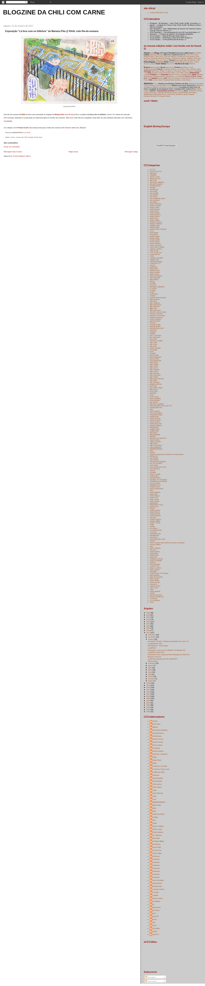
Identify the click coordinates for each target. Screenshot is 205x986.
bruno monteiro (155, 243)
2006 (148, 705)
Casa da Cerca (172, 87)
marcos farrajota (156, 413)
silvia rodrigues (155, 548)
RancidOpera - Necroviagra (158, 646)
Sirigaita (189, 58)
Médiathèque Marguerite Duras (155, 94)
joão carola (154, 366)
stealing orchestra (156, 559)
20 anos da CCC (156, 171)
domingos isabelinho (157, 287)
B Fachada (154, 234)
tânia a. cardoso (155, 568)
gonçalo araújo (155, 324)
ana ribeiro (153, 202)
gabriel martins (155, 321)
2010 (148, 696)
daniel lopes (154, 269)
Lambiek (147, 74)
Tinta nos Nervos (161, 60)
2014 (148, 687)
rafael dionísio (155, 512)
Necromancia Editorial (158, 461)
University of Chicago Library (159, 96)
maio (150, 672)
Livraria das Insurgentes (186, 56)
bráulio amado (155, 240)
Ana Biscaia (157, 736)
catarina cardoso (156, 249)
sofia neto (153, 557)
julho (150, 668)
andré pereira (155, 216)
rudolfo (152, 526)
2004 (148, 709)
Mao (151, 409)
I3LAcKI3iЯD (157, 781)
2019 (148, 628)
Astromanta (154, 233)
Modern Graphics (166, 71)
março (150, 676)
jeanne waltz (154, 355)
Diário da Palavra (156, 276)
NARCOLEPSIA (158, 814)
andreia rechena (156, 222)
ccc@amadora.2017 (155, 643)
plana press (154, 506)
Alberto (155, 727)
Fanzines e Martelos (160, 754)
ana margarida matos (157, 198)
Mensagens (151, 977)
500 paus (153, 173)
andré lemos (154, 211)
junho (150, 670)
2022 (148, 622)
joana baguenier (155, 357)
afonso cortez (155, 177)
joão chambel (154, 370)
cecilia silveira (155, 254)
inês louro (153, 346)
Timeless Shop (195, 69)
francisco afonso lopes (158, 312)
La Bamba (160, 62)
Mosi (151, 451)
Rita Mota (156, 838)
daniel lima (153, 267)
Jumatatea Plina (185, 74)
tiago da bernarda (156, 577)
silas (151, 546)
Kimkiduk (153, 393)
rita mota (153, 517)
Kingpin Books (149, 56)
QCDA (152, 508)
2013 (148, 690)
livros (152, 395)
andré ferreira (155, 209)
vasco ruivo (154, 588)
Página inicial (73, 152)
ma (154, 922)
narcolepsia (154, 458)
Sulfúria (152, 562)
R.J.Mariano (157, 835)
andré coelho (154, 207)
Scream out (157, 850)
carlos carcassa (156, 245)
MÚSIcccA (154, 456)
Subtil (152, 53)
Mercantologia (9, 118)
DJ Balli (152, 283)
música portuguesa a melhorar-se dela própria (166, 454)
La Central (178, 76)
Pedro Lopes (157, 829)
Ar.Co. (155, 83)
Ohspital (153, 472)
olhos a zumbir (155, 474)
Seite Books (186, 80)
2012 (148, 692)
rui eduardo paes (156, 530)
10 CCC (153, 169)
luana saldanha (155, 398)
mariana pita (20, 137)
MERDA (153, 436)
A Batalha (153, 175)
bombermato (157, 886)
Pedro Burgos (155, 496)
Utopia (153, 64)
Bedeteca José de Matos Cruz (160, 85)
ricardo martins (155, 516)
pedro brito (154, 494)
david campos (155, 272)
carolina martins (158, 889)
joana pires (154, 362)
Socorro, (147, 64)
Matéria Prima (174, 62)
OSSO (146, 91)
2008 (148, 701)
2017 (148, 633)
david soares (154, 274)
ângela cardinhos (156, 224)
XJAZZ (152, 593)
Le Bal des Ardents (169, 69)
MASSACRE (154, 427)
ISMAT (199, 89)
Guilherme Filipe (158, 772)
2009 (148, 698)
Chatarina (156, 748)
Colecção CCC (155, 263)
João (154, 790)
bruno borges (155, 242)
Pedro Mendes (158, 832)
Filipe (155, 763)
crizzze (152, 265)
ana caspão (154, 193)
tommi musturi (155, 582)
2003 (148, 712)
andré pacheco (155, 215)
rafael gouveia (155, 514)
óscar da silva (155, 483)
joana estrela (154, 359)
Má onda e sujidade (157, 404)
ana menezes (155, 200)
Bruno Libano (157, 745)
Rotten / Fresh (155, 523)
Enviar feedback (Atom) (21, 156)
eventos (12, 137)
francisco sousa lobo (157, 315)
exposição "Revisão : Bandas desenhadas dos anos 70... (168, 641)
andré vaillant (154, 220)
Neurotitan (177, 71)
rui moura (153, 532)
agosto (151, 665)
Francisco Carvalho (160, 766)
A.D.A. (158, 74)
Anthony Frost (174, 74)
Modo (173, 73)
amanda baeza (155, 186)
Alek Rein (153, 180)
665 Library (179, 91)
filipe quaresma (155, 310)
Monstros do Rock (154, 657)
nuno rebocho (155, 469)
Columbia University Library (167, 92)
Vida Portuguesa (189, 60)
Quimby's (177, 80)
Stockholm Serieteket (175, 94)
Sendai (152, 541)
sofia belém (154, 553)
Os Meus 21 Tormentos (158, 479)
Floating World (168, 80)
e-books (153, 290)
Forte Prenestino (164, 73)
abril (150, 674)
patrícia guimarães (156, 488)
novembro (152, 637)
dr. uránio (153, 288)
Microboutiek (155, 67)
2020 (148, 626)
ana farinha (154, 195)
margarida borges (156, 415)
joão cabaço (154, 364)
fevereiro (151, 679)
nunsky (152, 470)
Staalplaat (197, 71)
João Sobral (157, 787)
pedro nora (154, 497)
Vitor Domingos (158, 880)
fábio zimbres (155, 299)
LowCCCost (154, 397)
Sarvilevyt (184, 67)
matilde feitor (154, 431)
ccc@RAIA (152, 648)
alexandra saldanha (157, 182)
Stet (199, 58)
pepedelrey (154, 503)
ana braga (153, 191)
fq (153, 904)
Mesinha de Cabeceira (158, 438)
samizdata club (155, 534)
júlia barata (154, 389)
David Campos (158, 751)
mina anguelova (155, 447)
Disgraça (178, 60)
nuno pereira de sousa (158, 467)
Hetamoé (156, 775)
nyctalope (156, 928)
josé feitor (153, 386)
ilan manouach (155, 337)
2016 (148, 683)
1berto (155, 721)
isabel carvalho (155, 348)
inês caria (153, 342)
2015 (148, 685)
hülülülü (152, 333)
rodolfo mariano (155, 519)
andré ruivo (154, 218)
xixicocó (156, 934)
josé (154, 913)
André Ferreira (158, 739)
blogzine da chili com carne (54, 12)
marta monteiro (155, 420)
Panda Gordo (38, 137)
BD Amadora (66, 128)
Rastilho (198, 53)
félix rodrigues (155, 303)
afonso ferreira (155, 178)
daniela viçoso (155, 270)
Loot (154, 799)
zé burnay (153, 598)
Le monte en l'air (183, 69)
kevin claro (154, 391)
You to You (170, 64)
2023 (148, 619)
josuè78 (155, 916)
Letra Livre (159, 56)
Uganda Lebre (155, 586)
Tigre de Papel (149, 60)
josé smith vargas (156, 388)
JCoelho (153, 353)
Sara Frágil (157, 847)
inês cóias (153, 344)
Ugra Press (170, 67)
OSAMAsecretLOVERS (158, 481)
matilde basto (154, 429)
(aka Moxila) (64, 114)
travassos (153, 584)
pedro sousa (154, 499)
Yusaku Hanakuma (157, 597)
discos (152, 281)
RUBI (152, 525)
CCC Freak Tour (156, 252)
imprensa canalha (156, 341)
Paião (155, 823)
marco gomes (155, 411)
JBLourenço (157, 784)
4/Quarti (154, 73)
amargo (152, 187)
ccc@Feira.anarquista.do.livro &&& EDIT (162, 659)
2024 (148, 617)
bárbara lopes (155, 236)
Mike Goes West (156, 445)
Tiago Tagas (157, 853)
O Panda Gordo (22, 128)
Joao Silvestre (158, 793)
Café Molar (148, 76)
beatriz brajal (154, 238)
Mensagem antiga (131, 152)
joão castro (154, 368)
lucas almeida (155, 400)
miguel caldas (155, 440)
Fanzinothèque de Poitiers (187, 92)
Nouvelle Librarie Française (161, 58)
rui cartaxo (154, 528)
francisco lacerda (156, 314)
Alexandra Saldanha (160, 730)
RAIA (23, 114)
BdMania (160, 55)
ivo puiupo (153, 350)
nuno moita (154, 465)
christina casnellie (156, 258)
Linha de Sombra (170, 56)
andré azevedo (155, 206)
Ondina (155, 817)
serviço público (155, 544)
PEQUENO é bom (156, 505)
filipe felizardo (155, 306)
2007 (148, 703)
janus (152, 351)
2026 (148, 613)
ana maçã (153, 197)
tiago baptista (154, 575)
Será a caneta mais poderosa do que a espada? (167, 543)
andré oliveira (155, 213)
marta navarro (155, 422)
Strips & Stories (187, 71)
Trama (196, 62)
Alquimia (153, 55)
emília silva (154, 294)
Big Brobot (155, 71)
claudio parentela (156, 261)
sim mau (153, 550)
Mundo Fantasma (186, 62)
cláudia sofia (154, 260)
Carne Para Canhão (157, 247)
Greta (196, 55)
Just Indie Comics (182, 73)
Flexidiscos (170, 76)
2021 (148, 624)
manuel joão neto (156, 407)
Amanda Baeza (158, 733)
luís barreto (154, 402)
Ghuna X (153, 323)
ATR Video (156, 724)
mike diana (154, 443)
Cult (187, 55)
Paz (149, 78)
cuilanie (155, 895)
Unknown (156, 856)
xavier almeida (155, 591)
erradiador (156, 901)
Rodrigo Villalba (158, 841)
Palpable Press (155, 485)
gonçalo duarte (155, 326)
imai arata (153, 339)
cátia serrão (154, 251)
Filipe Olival (157, 760)
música (152, 452)
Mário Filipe (157, 805)
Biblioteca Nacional (159, 87)
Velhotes (192, 64)
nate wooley (154, 460)
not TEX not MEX (156, 463)
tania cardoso (155, 570)
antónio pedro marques (158, 229)
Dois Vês (153, 285)
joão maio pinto (155, 375)
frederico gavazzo (156, 317)
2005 (148, 707)
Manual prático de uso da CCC (161, 406)
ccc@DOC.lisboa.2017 (156, 652)
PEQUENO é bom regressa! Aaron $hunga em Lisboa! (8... (169, 654)
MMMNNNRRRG (156, 449)
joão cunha (154, 371)
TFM (145, 73)
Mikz (154, 808)
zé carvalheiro (155, 600)
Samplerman (154, 535)
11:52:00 (27, 132)
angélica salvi (155, 225)
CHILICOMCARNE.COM (159, 13)
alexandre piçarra (156, 184)
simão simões (155, 552)
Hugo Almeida (158, 778)
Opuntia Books (155, 478)
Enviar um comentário (12, 147)
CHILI (152, 256)
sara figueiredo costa (157, 539)
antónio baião (154, 227)
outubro (151, 639)
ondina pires (154, 476)
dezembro (152, 635)
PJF (154, 820)
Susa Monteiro (155, 564)
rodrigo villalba (155, 521)
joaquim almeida (155, 384)
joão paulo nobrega (157, 379)
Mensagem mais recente (13, 152)
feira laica (153, 301)
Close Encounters (173, 78)
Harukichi (153, 330)
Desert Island (157, 80)
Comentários (152, 981)
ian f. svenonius (155, 335)
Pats (151, 490)
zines (152, 602)
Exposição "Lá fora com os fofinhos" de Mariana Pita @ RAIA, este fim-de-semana (51, 31)
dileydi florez (154, 279)
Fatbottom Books (158, 76)
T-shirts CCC (154, 566)
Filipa (155, 757)
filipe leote (153, 308)
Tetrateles (153, 571)
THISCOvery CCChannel (159, 573)
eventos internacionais (158, 297)
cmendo (156, 892)
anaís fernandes (156, 204)
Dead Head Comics (188, 78)
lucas (155, 919)
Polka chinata (152, 661)
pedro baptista (155, 492)
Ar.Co (152, 231)
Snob (195, 58)
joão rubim (153, 380)
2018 (148, 630)
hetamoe (153, 332)
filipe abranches (155, 305)
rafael (155, 931)
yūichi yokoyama (156, 595)
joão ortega (154, 377)
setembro (151, 663)
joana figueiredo (155, 361)
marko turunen (155, 418)
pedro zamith (154, 501)
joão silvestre (154, 382)
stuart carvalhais (156, 561)
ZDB (198, 60)
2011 (148, 694)
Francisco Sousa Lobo (161, 769)
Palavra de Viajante (179, 58)
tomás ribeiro (154, 580)
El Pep (152, 292)
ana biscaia (154, 189)
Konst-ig (161, 78)
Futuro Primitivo (155, 319)
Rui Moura (156, 844)
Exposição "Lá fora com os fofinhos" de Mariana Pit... (167, 650)
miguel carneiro (155, 442)
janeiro (150, 681)
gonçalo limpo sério (157, 328)
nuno (154, 925)
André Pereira (158, 742)
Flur (191, 55)
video (152, 589)
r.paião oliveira (155, 510)
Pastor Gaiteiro (158, 826)
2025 (148, 615)
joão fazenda (154, 373)
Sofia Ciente (154, 555)
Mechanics (154, 433)
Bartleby (200, 74)
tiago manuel (154, 579)
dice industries (155, 278)
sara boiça (153, 537)
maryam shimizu (156, 425)
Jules (155, 796)
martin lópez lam (156, 424)
